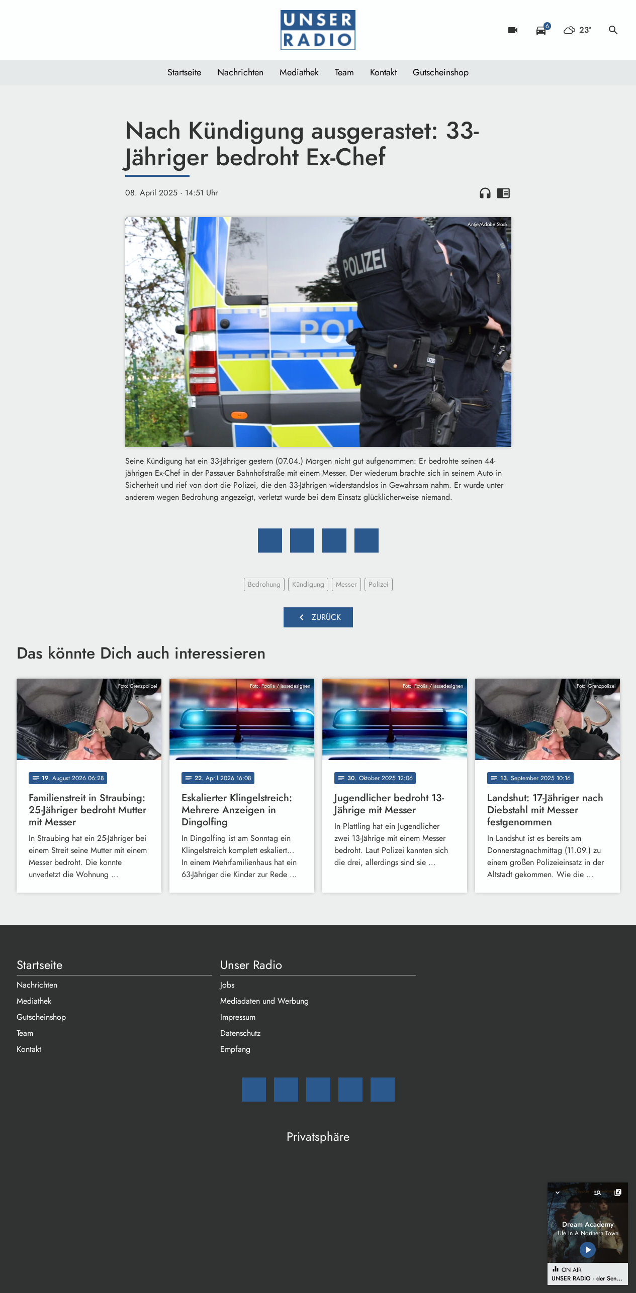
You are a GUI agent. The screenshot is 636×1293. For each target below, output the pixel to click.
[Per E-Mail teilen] (366, 540)
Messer (346, 584)
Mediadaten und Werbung (264, 1001)
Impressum (237, 1017)
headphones (485, 193)
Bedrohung (264, 584)
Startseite (184, 72)
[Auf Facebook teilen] (270, 540)
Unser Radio (251, 965)
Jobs (227, 985)
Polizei (379, 584)
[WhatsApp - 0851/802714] (107, 30)
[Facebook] (47, 30)
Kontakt (383, 72)
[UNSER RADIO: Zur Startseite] (318, 30)
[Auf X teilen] (302, 540)
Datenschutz (240, 1033)
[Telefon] (87, 30)
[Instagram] (67, 30)
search (613, 30)
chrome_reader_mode (503, 193)
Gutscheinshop (441, 72)
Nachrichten (240, 72)
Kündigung (308, 584)
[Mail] (27, 30)
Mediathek (299, 72)
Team (344, 72)
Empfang (235, 1049)
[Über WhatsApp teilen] (334, 540)
